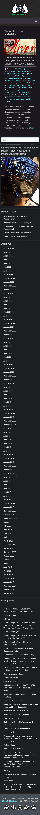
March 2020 (8, 365)
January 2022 (8, 282)
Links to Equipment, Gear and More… (18, 233)
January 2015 (8, 582)
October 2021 (8, 293)
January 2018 (8, 462)
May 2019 (7, 402)
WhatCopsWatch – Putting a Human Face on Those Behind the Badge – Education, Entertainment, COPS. (19, 787)
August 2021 (8, 301)
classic (6, 83)
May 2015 (7, 571)
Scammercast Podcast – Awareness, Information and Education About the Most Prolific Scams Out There (19, 755)
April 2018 (7, 451)
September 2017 (10, 477)
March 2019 (8, 410)
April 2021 (7, 316)
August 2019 (8, 391)
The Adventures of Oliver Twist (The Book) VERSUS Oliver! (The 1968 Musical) (19, 60)
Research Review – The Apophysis (17, 223)
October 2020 (8, 338)
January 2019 (8, 417)
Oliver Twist (16, 92)
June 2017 (7, 488)
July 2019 (7, 395)
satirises (7, 94)
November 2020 (9, 335)
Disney (31, 83)
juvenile (23, 85)
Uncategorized (9, 771)
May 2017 (7, 492)
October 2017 (8, 473)
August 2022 (8, 256)
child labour (31, 80)
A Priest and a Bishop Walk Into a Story (18, 655)
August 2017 (8, 481)
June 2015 (7, 567)
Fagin (18, 85)
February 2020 (9, 368)
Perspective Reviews (11, 732)
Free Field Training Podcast (14, 701)
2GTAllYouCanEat (10, 615)
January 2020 (8, 372)
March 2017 (8, 500)
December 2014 (9, 586)
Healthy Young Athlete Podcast (15, 711)
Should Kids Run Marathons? (15, 237)
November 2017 (9, 470)
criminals (13, 83)
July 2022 (7, 260)
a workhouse (28, 76)
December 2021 (9, 286)
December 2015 (9, 548)
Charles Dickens (20, 80)
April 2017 (7, 496)
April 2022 (7, 271)
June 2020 (7, 353)
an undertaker (27, 78)
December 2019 (9, 376)
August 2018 (8, 436)
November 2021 (9, 290)
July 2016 (7, 526)
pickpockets (25, 92)
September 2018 (10, 432)
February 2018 (9, 458)
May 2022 (7, 267)
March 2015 (8, 575)
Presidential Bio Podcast (13, 749)
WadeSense (8, 781)
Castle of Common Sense (13, 674)
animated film (9, 80)
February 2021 (9, 323)
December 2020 (9, 331)
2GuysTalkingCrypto (11, 632)
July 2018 (7, 440)
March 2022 (8, 275)
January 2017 (8, 507)
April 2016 (7, 537)
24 (4, 605)
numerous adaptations (16, 90)
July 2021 (7, 305)
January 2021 (8, 327)
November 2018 (9, 425)
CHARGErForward (10, 678)
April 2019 (7, 406)
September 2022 (10, 252)
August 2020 (8, 346)
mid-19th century (10, 87)
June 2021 (7, 308)
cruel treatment (22, 83)
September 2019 (10, 387)
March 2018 (8, 455)
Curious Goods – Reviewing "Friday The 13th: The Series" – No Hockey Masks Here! (19, 687)
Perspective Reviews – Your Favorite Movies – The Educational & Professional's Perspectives (20, 738)
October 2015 (8, 556)
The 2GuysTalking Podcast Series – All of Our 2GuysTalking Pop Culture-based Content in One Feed (19, 764)
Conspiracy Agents (10, 681)
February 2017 (9, 503)
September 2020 (10, 342)
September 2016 (10, 518)
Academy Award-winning (13, 78)
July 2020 (7, 350)
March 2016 (8, 541)
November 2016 (9, 511)
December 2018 (9, 421)
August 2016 (8, 522)
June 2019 (7, 398)
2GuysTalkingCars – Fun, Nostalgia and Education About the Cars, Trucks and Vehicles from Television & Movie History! (19, 625)
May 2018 (7, 447)
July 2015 (7, 563)
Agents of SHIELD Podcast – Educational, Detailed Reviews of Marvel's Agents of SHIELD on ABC (20, 661)
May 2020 (7, 357)
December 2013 (9, 593)
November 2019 (9, 380)
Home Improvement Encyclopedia (16, 714)
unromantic (20, 99)
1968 (17, 76)
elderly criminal (9, 85)
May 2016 (7, 533)
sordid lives (20, 97)
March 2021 (8, 320)
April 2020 (7, 361)
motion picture (22, 87)
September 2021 (10, 297)
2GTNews (7, 619)
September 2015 (10, 560)
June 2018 (7, 443)
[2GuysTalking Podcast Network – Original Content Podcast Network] (20, 9)
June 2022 (7, 263)
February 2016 (9, 545)
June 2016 (7, 530)
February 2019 (9, 413)
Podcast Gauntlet (10, 745)
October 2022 (8, 248)
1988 (21, 76)
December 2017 (9, 466)
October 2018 (8, 428)
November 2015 (9, 552)
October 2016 (8, 515)
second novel (15, 94)
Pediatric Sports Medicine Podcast (17, 728)
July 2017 (7, 485)
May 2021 (7, 312)
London (29, 85)
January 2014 (8, 590)
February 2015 (9, 578)
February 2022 (9, 278)
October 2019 (8, 383)
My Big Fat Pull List (11, 718)
